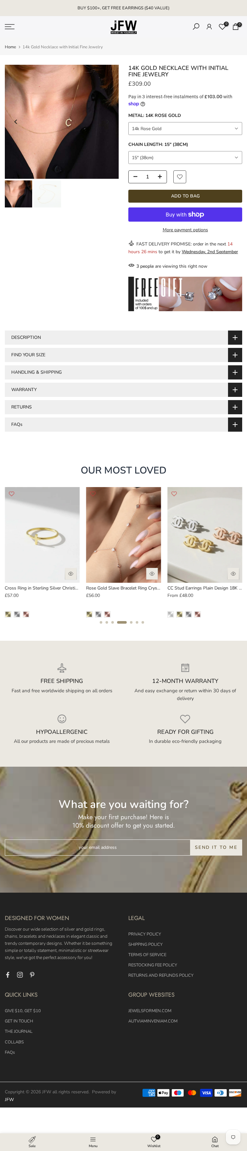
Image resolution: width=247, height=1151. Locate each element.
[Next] (107, 121)
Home (10, 47)
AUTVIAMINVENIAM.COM (153, 1021)
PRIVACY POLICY (144, 934)
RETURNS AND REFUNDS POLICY (161, 975)
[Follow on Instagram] (20, 975)
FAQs (10, 1052)
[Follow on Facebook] (8, 975)
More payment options (185, 230)
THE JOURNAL (18, 1031)
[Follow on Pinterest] (32, 975)
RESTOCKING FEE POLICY (152, 965)
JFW (9, 1100)
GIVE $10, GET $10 (23, 1011)
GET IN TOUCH (19, 1021)
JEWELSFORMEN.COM (149, 1011)
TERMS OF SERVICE (147, 955)
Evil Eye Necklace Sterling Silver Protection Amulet (159, 588)
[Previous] (16, 121)
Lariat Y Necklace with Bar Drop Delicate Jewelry (75, 588)
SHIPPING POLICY (145, 944)
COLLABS (14, 1042)
